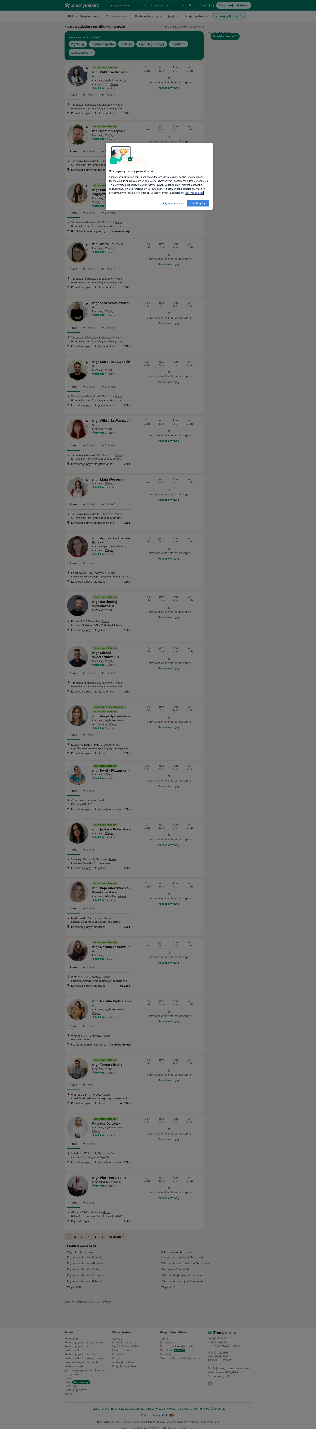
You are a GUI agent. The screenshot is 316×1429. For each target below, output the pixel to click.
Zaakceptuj (198, 203)
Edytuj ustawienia (173, 203)
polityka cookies (194, 192)
